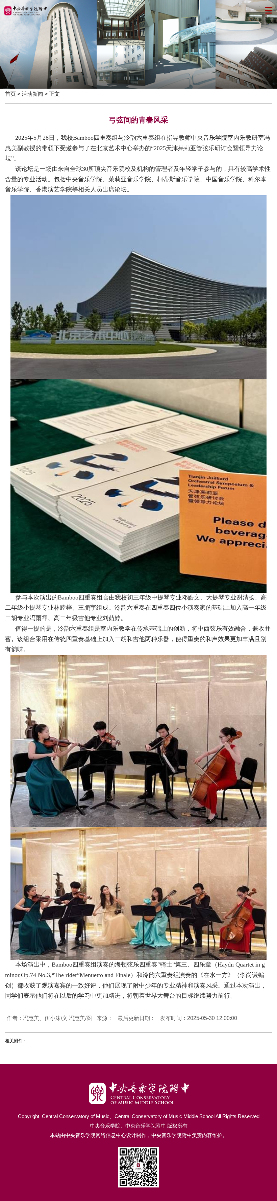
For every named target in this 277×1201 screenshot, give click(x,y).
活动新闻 (32, 94)
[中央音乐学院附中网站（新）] (138, 1083)
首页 (10, 94)
